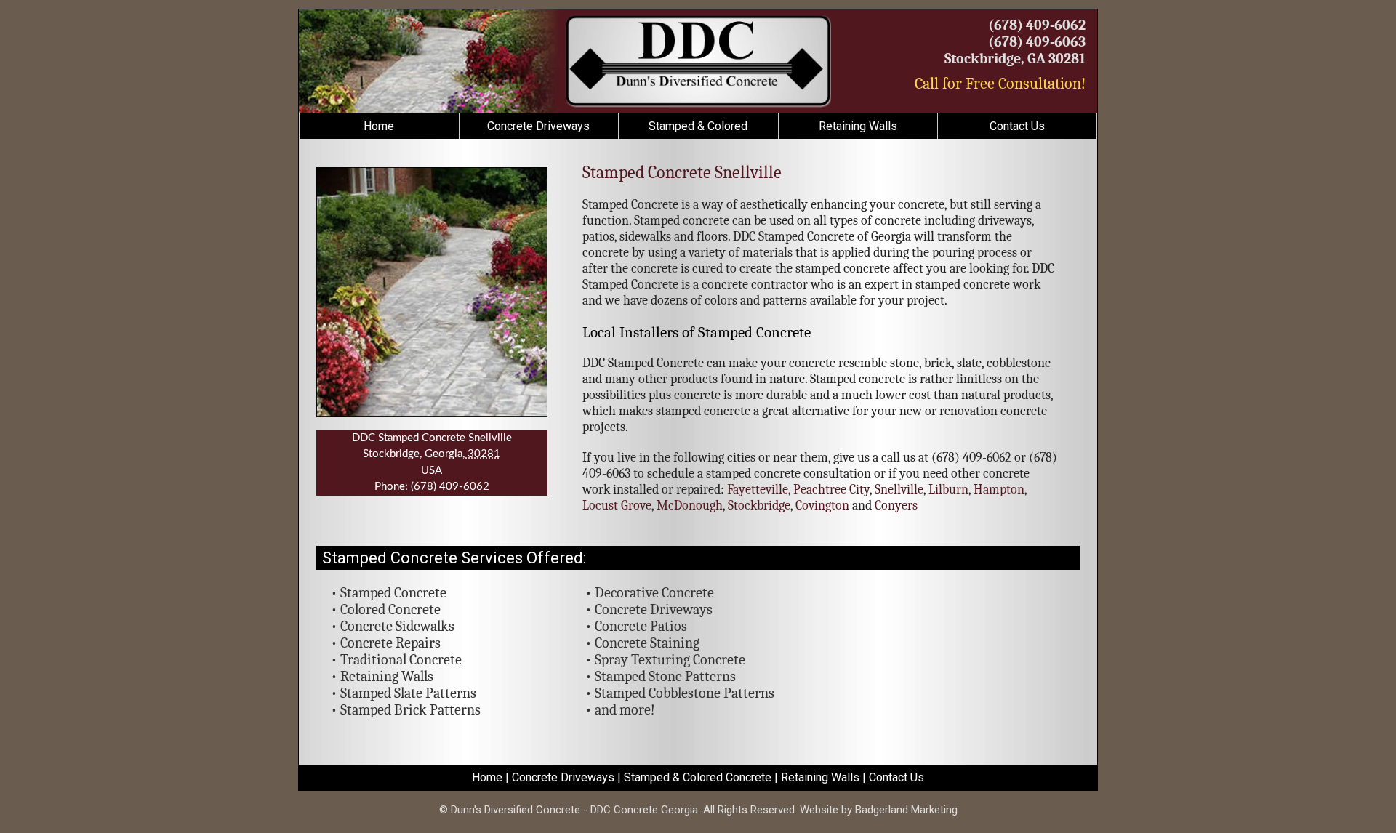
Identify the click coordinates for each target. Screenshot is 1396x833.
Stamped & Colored (698, 126)
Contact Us (1017, 126)
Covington (822, 505)
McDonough (690, 505)
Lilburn (948, 489)
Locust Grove (616, 505)
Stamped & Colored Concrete (697, 777)
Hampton (999, 489)
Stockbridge (759, 505)
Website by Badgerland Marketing (879, 809)
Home (379, 126)
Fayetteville (757, 489)
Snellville (899, 489)
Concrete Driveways (538, 126)
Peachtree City (831, 489)
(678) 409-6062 (1037, 25)
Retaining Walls (858, 126)
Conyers (896, 505)
